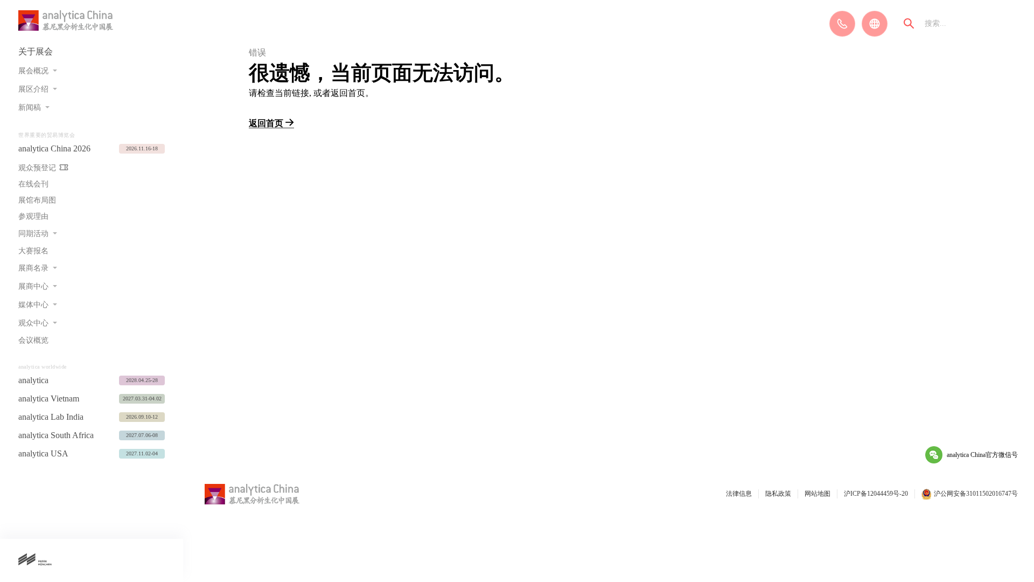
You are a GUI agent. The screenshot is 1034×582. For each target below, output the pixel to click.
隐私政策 (778, 493)
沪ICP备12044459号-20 (876, 493)
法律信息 (739, 493)
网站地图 (817, 493)
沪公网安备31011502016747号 (976, 493)
